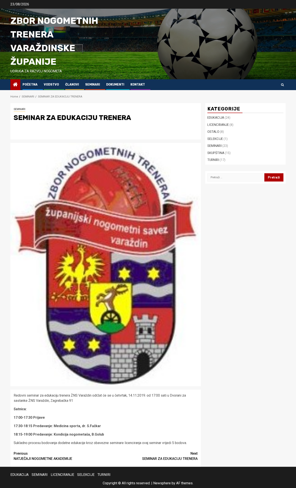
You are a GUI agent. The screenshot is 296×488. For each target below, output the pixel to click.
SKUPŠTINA (215, 153)
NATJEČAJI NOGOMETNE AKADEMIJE (43, 456)
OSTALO (213, 132)
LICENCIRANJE (218, 124)
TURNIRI (213, 160)
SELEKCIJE (215, 139)
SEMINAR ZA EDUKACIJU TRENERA (170, 456)
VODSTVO (51, 84)
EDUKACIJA (215, 118)
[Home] (15, 85)
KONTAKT (137, 84)
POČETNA (30, 84)
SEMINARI (92, 84)
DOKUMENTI (115, 84)
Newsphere (162, 483)
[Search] (282, 85)
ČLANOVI (72, 84)
